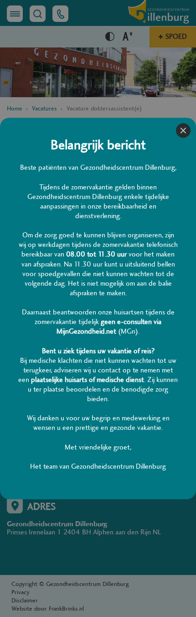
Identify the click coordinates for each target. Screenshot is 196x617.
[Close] (183, 130)
